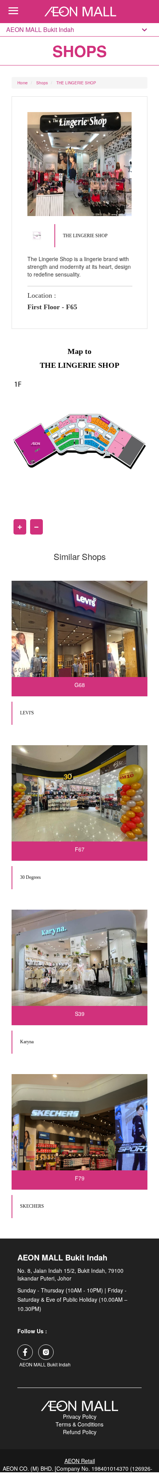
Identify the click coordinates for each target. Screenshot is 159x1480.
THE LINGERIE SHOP (76, 82)
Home (22, 82)
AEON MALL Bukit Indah (40, 29)
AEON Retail (79, 1461)
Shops (42, 82)
